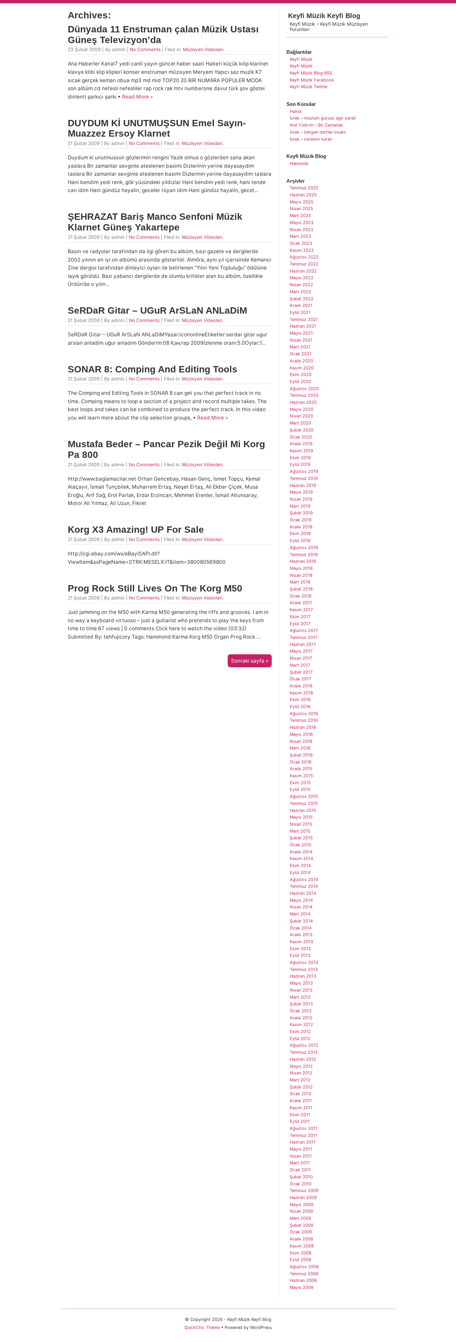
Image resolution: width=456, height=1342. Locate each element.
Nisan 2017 (301, 658)
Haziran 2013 (303, 976)
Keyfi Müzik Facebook (312, 79)
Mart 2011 (300, 1162)
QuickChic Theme (202, 1327)
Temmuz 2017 (303, 637)
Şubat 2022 (301, 298)
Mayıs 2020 (301, 409)
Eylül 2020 (300, 381)
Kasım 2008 (302, 1245)
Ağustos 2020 (304, 388)
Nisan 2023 (301, 229)
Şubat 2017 (301, 672)
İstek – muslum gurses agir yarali (323, 118)
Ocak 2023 (301, 243)
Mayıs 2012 (301, 1066)
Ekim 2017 (300, 616)
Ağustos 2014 (304, 879)
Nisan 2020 (301, 415)
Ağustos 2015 (304, 796)
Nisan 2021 (301, 340)
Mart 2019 (300, 506)
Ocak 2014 (300, 928)
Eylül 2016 (300, 706)
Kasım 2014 (301, 858)
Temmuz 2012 (304, 1052)
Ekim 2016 (300, 699)
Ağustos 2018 (304, 547)
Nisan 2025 (301, 208)
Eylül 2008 (300, 1259)
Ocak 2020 (301, 437)
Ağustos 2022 (304, 257)
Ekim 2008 (300, 1252)
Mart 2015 (300, 831)
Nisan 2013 (301, 990)
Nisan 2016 (301, 741)
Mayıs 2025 (301, 201)
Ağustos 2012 (304, 1045)
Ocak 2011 (300, 1169)
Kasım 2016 (301, 692)
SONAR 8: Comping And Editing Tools (152, 369)
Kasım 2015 (301, 775)
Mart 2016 (300, 747)
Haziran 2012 (303, 1059)
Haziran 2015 (303, 810)
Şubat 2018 (301, 589)
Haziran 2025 (303, 194)
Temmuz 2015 (304, 803)
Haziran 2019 (303, 485)
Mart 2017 (300, 665)
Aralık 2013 (301, 934)
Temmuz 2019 (304, 478)
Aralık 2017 (301, 602)
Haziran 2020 (303, 402)
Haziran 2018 (303, 561)
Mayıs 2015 (301, 817)
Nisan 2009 (301, 1211)
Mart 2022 (300, 291)
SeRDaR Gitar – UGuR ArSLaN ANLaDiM (157, 310)
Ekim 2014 (300, 865)
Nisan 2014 (301, 906)
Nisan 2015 (301, 824)
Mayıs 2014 (301, 900)
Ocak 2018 (300, 596)
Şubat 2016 (301, 755)
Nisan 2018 (301, 575)
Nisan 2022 (301, 284)
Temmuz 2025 (304, 187)
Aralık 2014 (301, 851)
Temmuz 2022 (304, 264)
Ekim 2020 (300, 374)
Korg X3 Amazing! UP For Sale (136, 529)
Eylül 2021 (300, 312)
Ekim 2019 (300, 457)
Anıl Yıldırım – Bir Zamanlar (316, 125)
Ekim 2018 (300, 533)
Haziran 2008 (303, 1280)
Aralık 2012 (301, 1017)
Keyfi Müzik (301, 59)
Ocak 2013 (300, 1010)
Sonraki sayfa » (249, 661)
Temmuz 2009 (304, 1190)
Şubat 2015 (301, 837)
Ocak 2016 (300, 762)
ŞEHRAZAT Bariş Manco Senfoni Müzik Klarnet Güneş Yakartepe (155, 221)
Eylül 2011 (300, 1121)
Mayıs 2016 (301, 734)
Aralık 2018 (301, 526)
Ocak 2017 (300, 678)
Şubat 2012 (301, 1086)
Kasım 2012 (301, 1024)
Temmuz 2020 (304, 395)
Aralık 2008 (301, 1238)
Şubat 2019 (301, 512)
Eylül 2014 (300, 872)
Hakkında (299, 163)
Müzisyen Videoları (203, 49)
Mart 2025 (300, 215)
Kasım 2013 (301, 941)
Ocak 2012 (300, 1093)
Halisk (296, 111)
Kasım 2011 (301, 1107)
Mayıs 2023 (301, 222)
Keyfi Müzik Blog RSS (311, 72)
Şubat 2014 (301, 921)
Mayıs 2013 (301, 983)
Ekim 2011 (300, 1114)
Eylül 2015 (300, 789)
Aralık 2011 (301, 1100)
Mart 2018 (300, 581)
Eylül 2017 (300, 623)
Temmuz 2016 (304, 720)
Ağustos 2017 (304, 630)
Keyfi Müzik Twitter (309, 86)
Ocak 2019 (300, 519)
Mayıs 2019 (301, 492)
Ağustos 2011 (303, 1128)
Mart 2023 (300, 236)
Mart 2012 (300, 1079)
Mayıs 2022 (301, 277)
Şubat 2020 (301, 430)
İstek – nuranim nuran (311, 139)
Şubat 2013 (301, 1003)
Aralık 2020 (301, 360)
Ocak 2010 (300, 1183)
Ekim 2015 (300, 782)
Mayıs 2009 (301, 1204)
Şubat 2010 (301, 1176)
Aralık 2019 (301, 443)
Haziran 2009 (303, 1197)
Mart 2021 (300, 346)
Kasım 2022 (302, 250)
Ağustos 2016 (304, 713)
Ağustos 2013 (304, 962)
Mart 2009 (300, 1218)
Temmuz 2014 (304, 886)
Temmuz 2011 (303, 1135)
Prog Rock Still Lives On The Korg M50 (155, 588)
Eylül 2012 (300, 1038)
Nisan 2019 (301, 499)
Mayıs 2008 (301, 1287)
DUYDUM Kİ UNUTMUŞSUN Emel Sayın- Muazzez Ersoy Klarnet (157, 128)
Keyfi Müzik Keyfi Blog (324, 15)
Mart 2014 (300, 913)
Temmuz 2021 (304, 319)
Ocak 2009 (301, 1231)
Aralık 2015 (301, 768)
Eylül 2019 (300, 464)
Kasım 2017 (301, 609)
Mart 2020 (300, 423)
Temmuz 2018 (304, 554)
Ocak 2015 (300, 844)
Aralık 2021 (301, 305)
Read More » (137, 97)
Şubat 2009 (301, 1225)
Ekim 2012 (300, 1031)
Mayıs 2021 (301, 333)
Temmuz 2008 (304, 1273)
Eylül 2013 (300, 955)
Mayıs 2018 (301, 568)
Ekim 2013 (300, 948)
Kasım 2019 (301, 450)
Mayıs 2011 (301, 1149)
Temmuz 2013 (304, 969)
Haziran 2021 (303, 326)
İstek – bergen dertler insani (318, 132)
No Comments (145, 49)
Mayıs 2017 (301, 651)
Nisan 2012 (301, 1072)
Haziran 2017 (303, 644)
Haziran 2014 (303, 893)
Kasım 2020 (302, 367)
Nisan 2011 (301, 1156)
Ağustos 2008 (304, 1266)
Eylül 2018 (300, 540)
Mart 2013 (300, 997)
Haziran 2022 (303, 271)
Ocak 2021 (300, 353)
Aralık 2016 (301, 685)
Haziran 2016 (303, 727)
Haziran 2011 (302, 1142)
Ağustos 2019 (304, 471)
